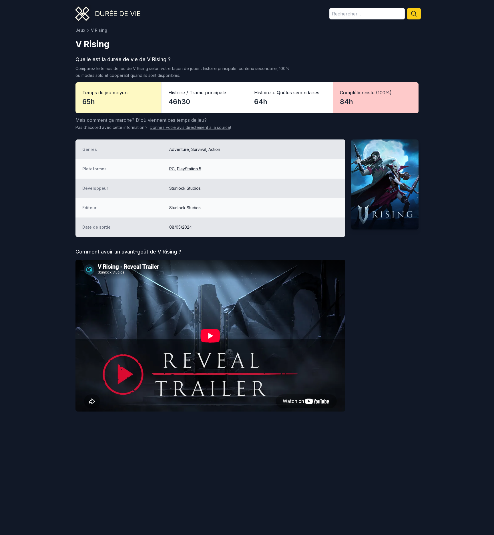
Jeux (80, 30)
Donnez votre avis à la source (190, 127)
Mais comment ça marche (103, 120)
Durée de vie (118, 13)
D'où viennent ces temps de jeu (170, 120)
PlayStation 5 (189, 168)
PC (172, 168)
